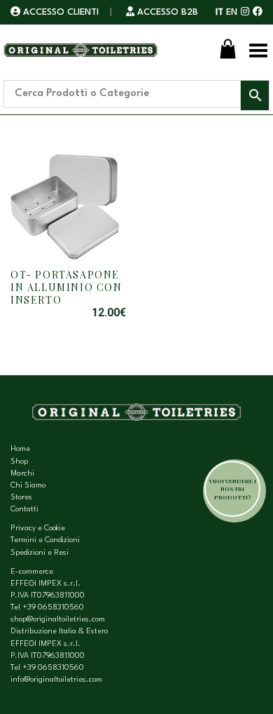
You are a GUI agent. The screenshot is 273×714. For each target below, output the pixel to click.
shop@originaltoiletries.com (57, 620)
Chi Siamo (28, 486)
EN (231, 12)
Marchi (22, 474)
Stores (21, 497)
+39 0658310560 (53, 608)
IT (219, 12)
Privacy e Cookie (37, 528)
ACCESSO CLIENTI (61, 12)
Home (20, 449)
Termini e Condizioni (45, 540)
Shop (19, 462)
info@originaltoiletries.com (56, 680)
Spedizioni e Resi (39, 553)
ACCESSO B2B (166, 12)
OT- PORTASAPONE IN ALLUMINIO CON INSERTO (66, 287)
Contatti (24, 509)
